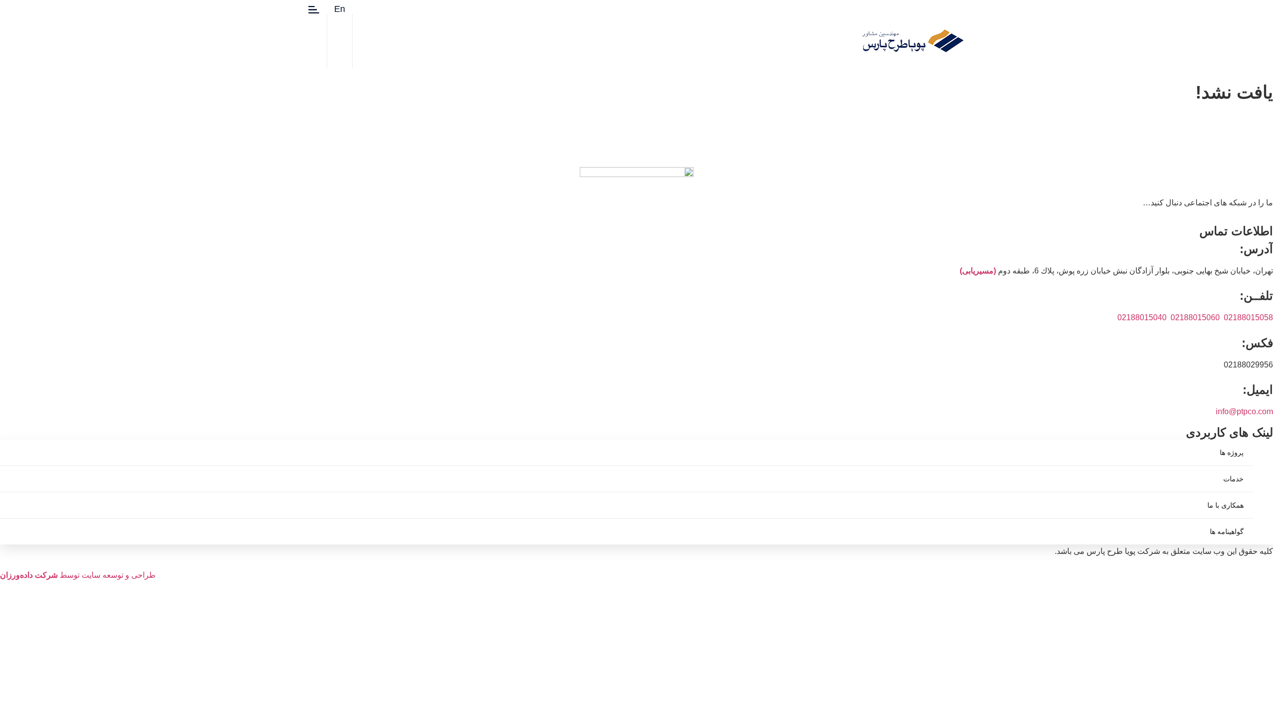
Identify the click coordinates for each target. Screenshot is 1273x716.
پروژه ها (1232, 452)
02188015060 (1195, 317)
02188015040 (1142, 317)
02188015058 (1248, 317)
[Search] (377, 47)
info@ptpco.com (1244, 411)
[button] (490, 8)
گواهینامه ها (1227, 532)
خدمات (1233, 479)
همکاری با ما (1225, 505)
